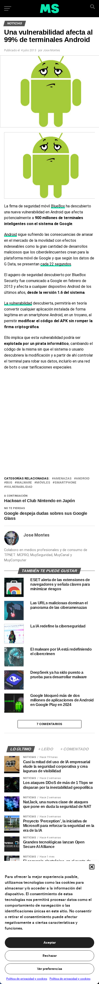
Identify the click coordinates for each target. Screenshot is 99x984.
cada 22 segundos (55, 264)
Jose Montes (51, 50)
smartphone (65, 482)
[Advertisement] (49, 424)
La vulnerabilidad (18, 303)
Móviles (43, 482)
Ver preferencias (49, 969)
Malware (24, 482)
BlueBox (58, 206)
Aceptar (49, 942)
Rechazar (50, 956)
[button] (91, 866)
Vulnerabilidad (19, 487)
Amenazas (63, 478)
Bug (9, 482)
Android (10, 234)
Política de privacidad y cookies (26, 978)
